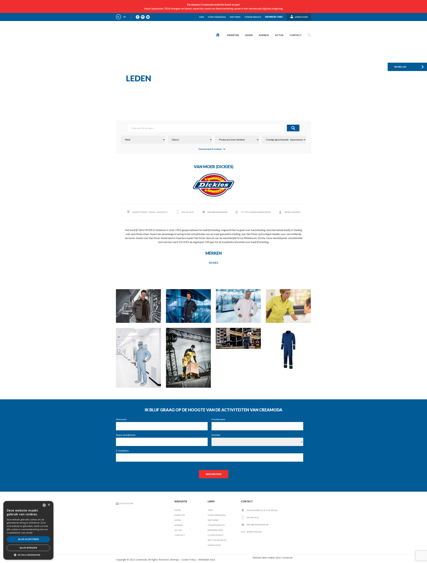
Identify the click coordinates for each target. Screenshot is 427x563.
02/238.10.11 (253, 517)
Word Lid (400, 66)
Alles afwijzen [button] (28, 547)
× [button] (49, 505)
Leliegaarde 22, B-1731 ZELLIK (262, 510)
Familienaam (218, 419)
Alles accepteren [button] (28, 539)
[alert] (28, 530)
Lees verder (27, 532)
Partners (235, 17)
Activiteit (216, 435)
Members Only (274, 17)
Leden (249, 35)
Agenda (264, 35)
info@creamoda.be (258, 524)
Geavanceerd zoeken (210, 149)
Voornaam (121, 419)
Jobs (201, 17)
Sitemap (174, 559)
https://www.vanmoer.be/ (256, 212)
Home (177, 510)
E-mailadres (123, 450)
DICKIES (213, 262)
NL (118, 17)
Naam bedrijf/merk (126, 435)
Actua (279, 35)
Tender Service (252, 17)
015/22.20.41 (187, 212)
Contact (296, 35)
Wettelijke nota (217, 540)
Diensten (233, 35)
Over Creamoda (217, 17)
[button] (28, 554)
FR (124, 17)
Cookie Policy (216, 535)
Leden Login (214, 545)
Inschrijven (213, 474)
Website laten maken (264, 557)
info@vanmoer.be (217, 212)
